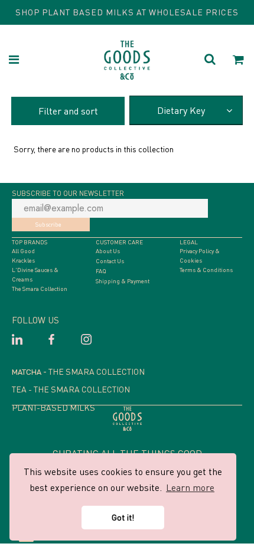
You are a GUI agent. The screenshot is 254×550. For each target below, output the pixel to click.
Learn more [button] (190, 487)
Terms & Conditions (206, 269)
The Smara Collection (39, 288)
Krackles (23, 260)
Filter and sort (68, 111)
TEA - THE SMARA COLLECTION (71, 389)
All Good (23, 250)
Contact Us (110, 260)
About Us (108, 250)
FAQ (101, 270)
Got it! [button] (123, 517)
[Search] (210, 60)
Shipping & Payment (122, 280)
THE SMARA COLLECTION (96, 371)
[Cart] (238, 60)
